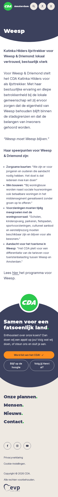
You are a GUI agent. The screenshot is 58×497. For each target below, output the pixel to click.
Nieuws (13, 413)
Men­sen (14, 405)
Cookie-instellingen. (15, 463)
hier (15, 273)
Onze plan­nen (20, 396)
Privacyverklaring (13, 457)
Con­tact (14, 421)
